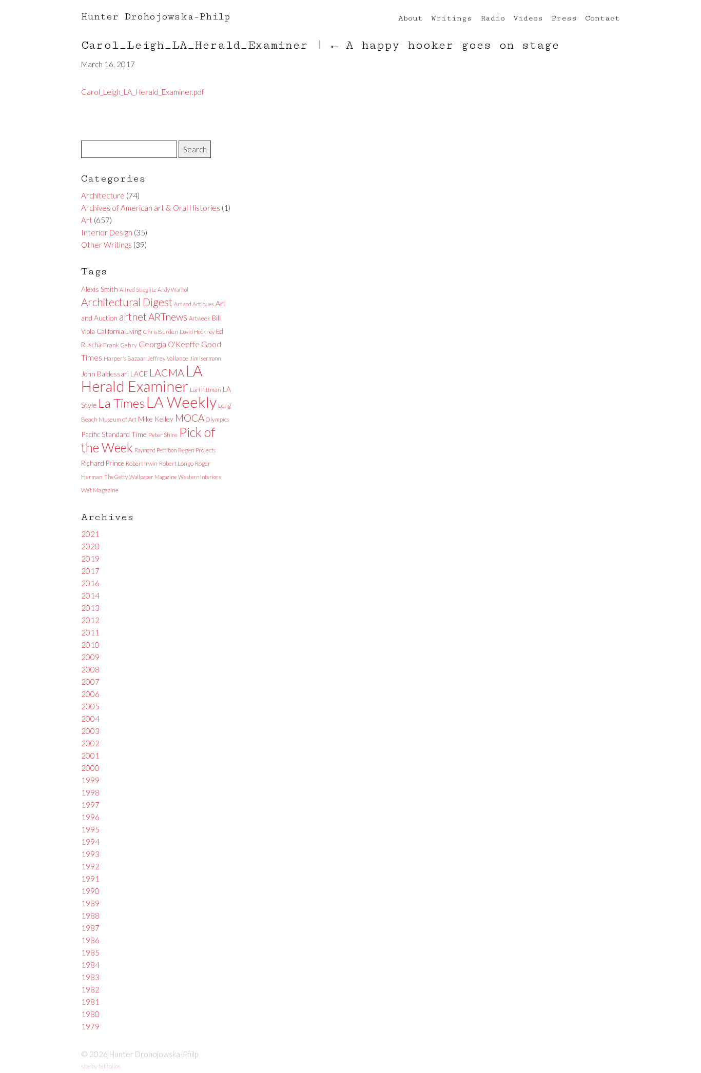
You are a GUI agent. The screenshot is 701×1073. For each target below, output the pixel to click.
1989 (90, 903)
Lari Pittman (205, 389)
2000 (90, 767)
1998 (90, 792)
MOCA (189, 418)
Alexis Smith (99, 289)
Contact (602, 18)
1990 (90, 891)
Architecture (103, 195)
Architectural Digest (126, 302)
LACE (139, 373)
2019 (90, 558)
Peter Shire (163, 435)
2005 (90, 706)
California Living (118, 331)
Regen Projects (197, 450)
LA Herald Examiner (142, 378)
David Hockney (197, 331)
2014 (90, 595)
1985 (90, 952)
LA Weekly (181, 402)
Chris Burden (160, 331)
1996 (90, 817)
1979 (90, 1026)
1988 (90, 915)
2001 (90, 755)
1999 (90, 780)
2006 (90, 694)
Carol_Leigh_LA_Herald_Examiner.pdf (142, 91)
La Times (121, 402)
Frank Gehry (120, 345)
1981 (90, 1001)
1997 (90, 804)
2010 (90, 644)
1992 (90, 866)
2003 (90, 731)
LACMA (166, 373)
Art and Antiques (194, 304)
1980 (90, 1014)
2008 (90, 669)
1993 (90, 854)
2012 (90, 620)
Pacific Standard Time (114, 434)
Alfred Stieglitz (138, 289)
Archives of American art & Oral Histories (150, 207)
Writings (451, 18)
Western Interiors (199, 476)
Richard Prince (102, 463)
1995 (90, 829)
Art (86, 220)
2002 (90, 743)
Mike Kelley (155, 418)
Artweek (199, 318)
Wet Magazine (100, 490)
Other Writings (106, 244)
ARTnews (167, 317)
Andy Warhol (173, 289)
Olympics (217, 419)
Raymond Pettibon (155, 450)
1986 (90, 940)
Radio (492, 18)
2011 (90, 632)
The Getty (116, 476)
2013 (90, 607)
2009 (90, 657)
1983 (90, 977)
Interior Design (106, 232)
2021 (90, 534)
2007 (90, 681)
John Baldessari (105, 374)
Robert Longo (176, 463)
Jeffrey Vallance (167, 358)
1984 (90, 964)
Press (564, 18)
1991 (90, 878)
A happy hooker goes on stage (445, 45)
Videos (528, 18)
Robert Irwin (142, 463)
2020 (90, 546)
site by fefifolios (101, 1066)
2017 (90, 570)
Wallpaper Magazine (153, 476)
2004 (90, 718)
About (410, 18)
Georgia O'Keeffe (169, 344)
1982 (90, 989)
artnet (133, 316)
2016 (90, 583)
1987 (90, 927)
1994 (90, 841)
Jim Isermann (205, 358)
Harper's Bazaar (125, 358)
